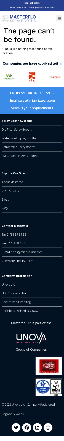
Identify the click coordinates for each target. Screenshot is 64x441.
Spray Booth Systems (17, 121)
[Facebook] (26, 427)
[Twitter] (16, 427)
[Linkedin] (37, 427)
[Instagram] (48, 427)
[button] (59, 18)
